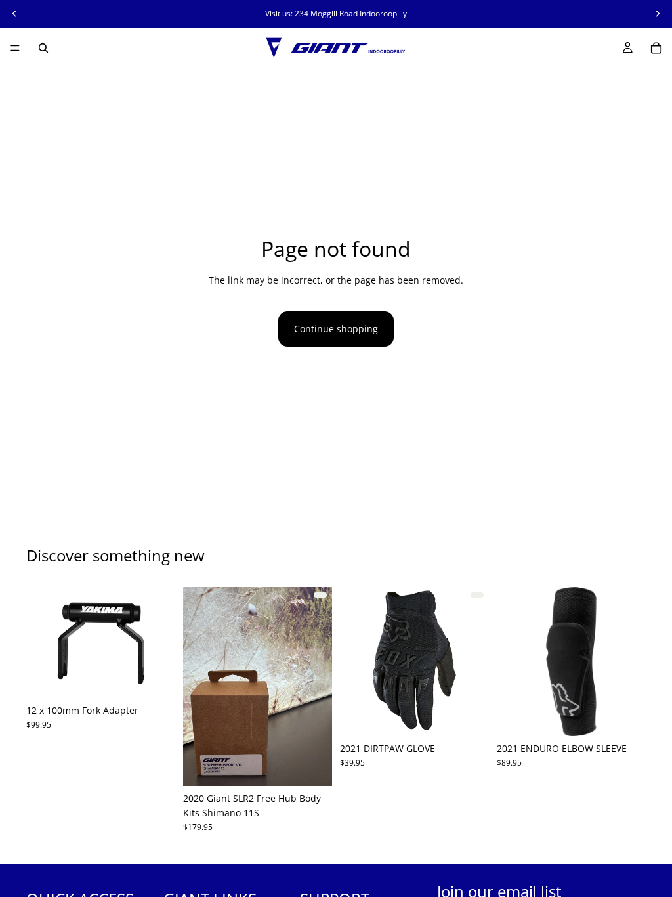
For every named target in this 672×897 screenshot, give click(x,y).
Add (166, 677)
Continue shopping (336, 328)
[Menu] (15, 48)
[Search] (43, 47)
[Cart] (656, 47)
